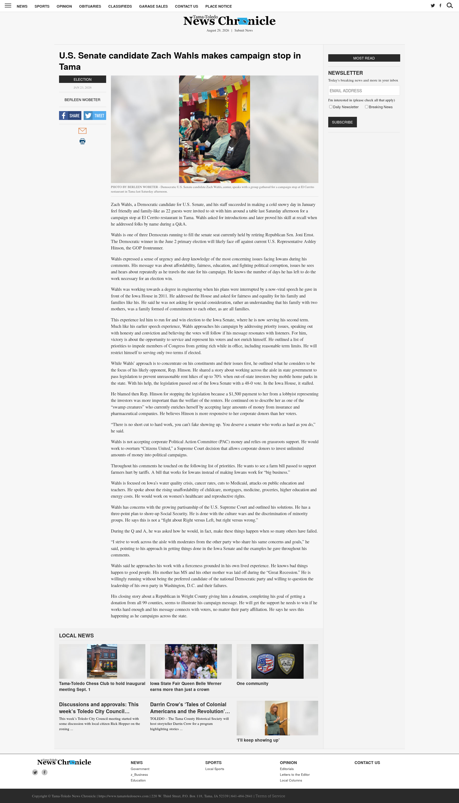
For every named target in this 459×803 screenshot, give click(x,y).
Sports (42, 6)
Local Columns (291, 780)
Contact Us (186, 6)
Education (138, 780)
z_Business (139, 774)
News (22, 6)
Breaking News (381, 106)
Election (83, 79)
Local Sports (214, 768)
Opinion (64, 6)
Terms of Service (270, 795)
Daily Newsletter (346, 106)
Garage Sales (153, 6)
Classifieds (120, 6)
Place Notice (218, 6)
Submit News (244, 30)
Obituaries (90, 6)
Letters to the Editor (295, 774)
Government (140, 768)
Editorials (287, 768)
